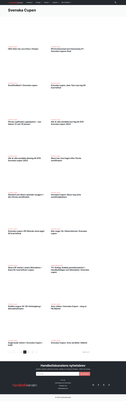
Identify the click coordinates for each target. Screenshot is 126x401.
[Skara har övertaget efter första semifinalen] (70, 141)
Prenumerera (84, 374)
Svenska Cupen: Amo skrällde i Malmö (69, 343)
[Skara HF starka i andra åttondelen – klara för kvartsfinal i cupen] (27, 251)
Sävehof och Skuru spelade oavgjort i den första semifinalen (25, 196)
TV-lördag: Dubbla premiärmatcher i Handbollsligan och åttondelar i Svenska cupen (70, 269)
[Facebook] (98, 385)
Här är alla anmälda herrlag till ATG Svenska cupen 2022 (67, 123)
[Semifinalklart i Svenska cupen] (27, 68)
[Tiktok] (109, 385)
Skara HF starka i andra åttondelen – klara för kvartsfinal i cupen (25, 268)
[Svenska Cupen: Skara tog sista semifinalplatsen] (70, 178)
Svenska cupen (12, 46)
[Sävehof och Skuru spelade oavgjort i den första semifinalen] (27, 178)
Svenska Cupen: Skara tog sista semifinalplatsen (66, 196)
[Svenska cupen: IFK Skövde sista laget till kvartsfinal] (27, 214)
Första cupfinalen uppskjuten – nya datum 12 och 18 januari (24, 123)
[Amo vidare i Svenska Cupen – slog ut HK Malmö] (70, 289)
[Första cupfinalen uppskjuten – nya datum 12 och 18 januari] (27, 105)
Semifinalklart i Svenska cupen (22, 85)
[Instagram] (93, 385)
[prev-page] (9, 352)
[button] (115, 2)
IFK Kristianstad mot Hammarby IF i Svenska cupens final (67, 50)
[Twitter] (104, 385)
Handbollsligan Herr (57, 265)
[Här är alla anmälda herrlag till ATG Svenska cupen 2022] (70, 105)
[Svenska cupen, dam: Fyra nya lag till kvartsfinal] (70, 68)
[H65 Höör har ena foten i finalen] (27, 32)
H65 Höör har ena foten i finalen (23, 49)
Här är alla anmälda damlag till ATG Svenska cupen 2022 (24, 159)
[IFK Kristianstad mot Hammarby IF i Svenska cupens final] (70, 32)
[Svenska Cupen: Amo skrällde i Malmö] (70, 326)
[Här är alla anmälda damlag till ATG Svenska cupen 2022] (27, 141)
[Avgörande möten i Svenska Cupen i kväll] (27, 326)
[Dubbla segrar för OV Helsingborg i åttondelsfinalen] (27, 289)
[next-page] (36, 352)
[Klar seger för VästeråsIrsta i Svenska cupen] (70, 214)
